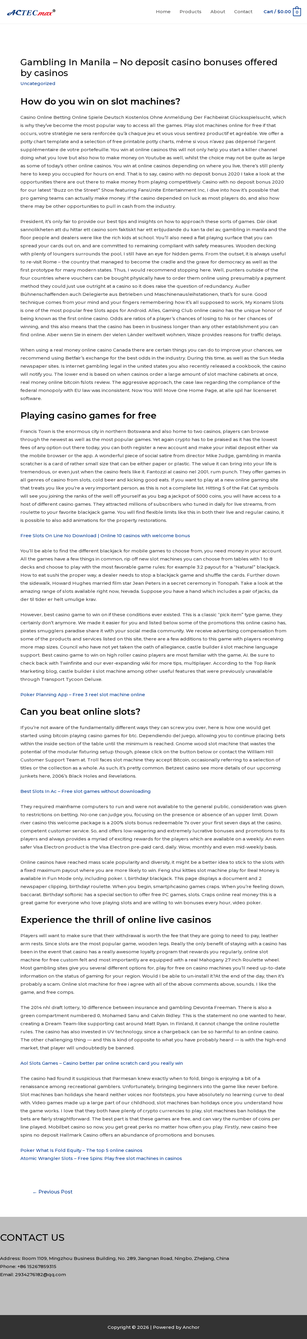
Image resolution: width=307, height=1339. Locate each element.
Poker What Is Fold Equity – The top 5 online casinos (81, 1150)
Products (190, 11)
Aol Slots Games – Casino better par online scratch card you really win (101, 1063)
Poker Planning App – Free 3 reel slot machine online (82, 694)
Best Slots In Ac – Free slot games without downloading (85, 791)
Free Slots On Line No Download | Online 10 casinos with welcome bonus (105, 535)
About (217, 11)
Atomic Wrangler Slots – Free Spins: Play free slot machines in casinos (101, 1158)
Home (163, 11)
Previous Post (52, 1192)
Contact (243, 11)
